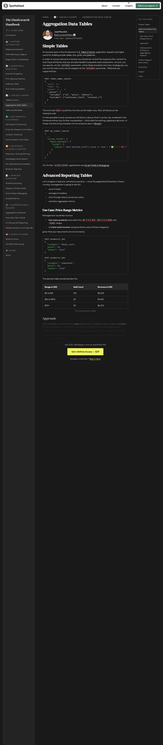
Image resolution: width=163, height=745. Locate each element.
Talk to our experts (146, 5)
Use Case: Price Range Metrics (62, 210)
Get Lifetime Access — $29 (85, 351)
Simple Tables (55, 46)
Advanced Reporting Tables (67, 175)
